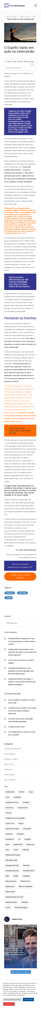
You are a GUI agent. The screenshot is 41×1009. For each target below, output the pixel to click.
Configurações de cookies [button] (12, 999)
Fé (19, 839)
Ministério (26, 865)
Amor (7, 797)
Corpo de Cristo (22, 807)
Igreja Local (30, 844)
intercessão (22, 593)
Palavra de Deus (11, 881)
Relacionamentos (11, 902)
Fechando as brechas (14, 68)
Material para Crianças (13, 855)
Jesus (7, 849)
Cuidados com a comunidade (15, 818)
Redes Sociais (10, 886)
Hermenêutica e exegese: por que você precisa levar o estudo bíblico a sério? (22, 641)
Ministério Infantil (28, 871)
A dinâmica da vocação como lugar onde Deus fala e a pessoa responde (22, 711)
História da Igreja (11, 759)
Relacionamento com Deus (14, 897)
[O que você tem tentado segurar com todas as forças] (20, 946)
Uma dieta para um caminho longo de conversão (21, 733)
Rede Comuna (11, 16)
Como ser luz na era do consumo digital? (21, 661)
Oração (8, 597)
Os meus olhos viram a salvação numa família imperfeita (20, 720)
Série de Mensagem (21, 907)
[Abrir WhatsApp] (35, 1003)
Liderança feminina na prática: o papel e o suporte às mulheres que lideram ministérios (21, 682)
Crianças (8, 813)
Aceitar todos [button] (28, 999)
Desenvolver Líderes (12, 828)
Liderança (8, 769)
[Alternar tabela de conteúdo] (31, 65)
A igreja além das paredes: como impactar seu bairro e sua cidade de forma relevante (22, 652)
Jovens (16, 849)
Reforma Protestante (25, 886)
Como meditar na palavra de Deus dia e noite (21, 701)
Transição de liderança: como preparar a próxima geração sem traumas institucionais (21, 671)
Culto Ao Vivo (10, 823)
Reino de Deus (10, 892)
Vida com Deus (9, 780)
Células (21, 823)
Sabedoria (24, 902)
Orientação (26, 876)
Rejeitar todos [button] (9, 1004)
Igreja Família (18, 844)
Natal (7, 876)
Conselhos (26, 802)
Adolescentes (10, 792)
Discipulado (27, 828)
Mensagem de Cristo (12, 865)
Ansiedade (17, 797)
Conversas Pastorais (12, 749)
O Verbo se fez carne (16, 727)
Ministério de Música (12, 871)
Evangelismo (10, 839)
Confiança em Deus (12, 802)
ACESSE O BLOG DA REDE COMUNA (20, 576)
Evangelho (20, 834)
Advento (21, 792)
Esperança (9, 593)
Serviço (8, 907)
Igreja (7, 844)
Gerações (27, 839)
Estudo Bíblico (10, 754)
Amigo (31, 792)
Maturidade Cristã (11, 860)
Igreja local (9, 764)
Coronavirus (9, 807)
